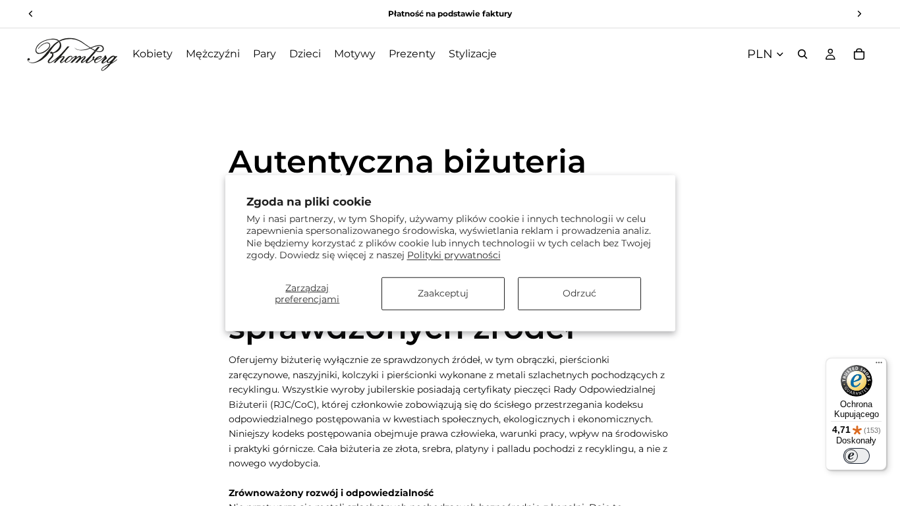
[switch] (856, 456)
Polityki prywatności (454, 254)
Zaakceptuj (443, 293)
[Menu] (879, 366)
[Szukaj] (802, 54)
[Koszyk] (859, 54)
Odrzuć (579, 293)
